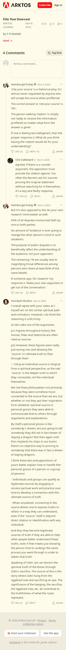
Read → (7, 40)
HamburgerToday (22, 84)
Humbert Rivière (21, 301)
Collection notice (33, 624)
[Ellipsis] (61, 84)
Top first (57, 53)
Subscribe (45, 5)
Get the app (51, 633)
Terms (52, 620)
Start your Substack (23, 633)
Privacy (42, 620)
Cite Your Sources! (16, 19)
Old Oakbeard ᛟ (25, 159)
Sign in (58, 5)
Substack (14, 642)
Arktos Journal (8, 25)
